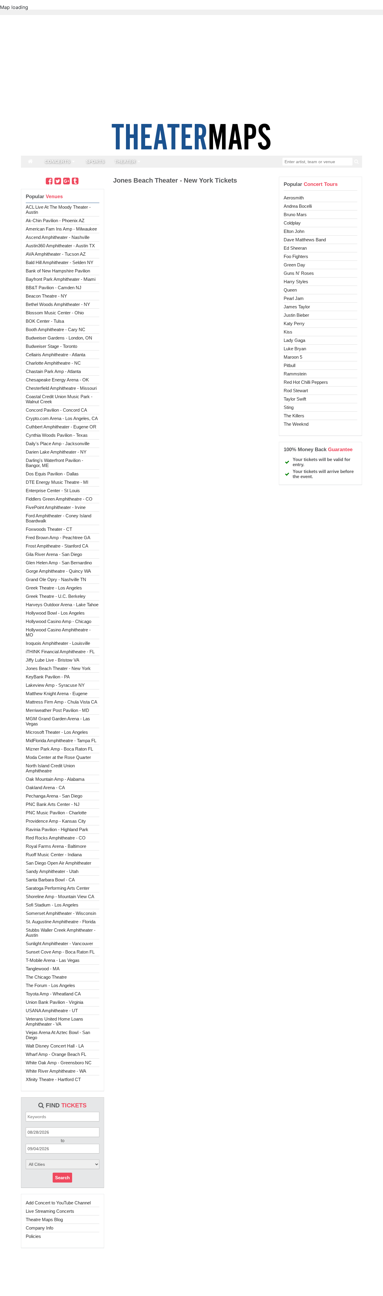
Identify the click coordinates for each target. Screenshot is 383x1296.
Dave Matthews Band (305, 239)
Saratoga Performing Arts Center (57, 888)
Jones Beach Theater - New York (58, 668)
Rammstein (295, 373)
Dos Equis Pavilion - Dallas (52, 473)
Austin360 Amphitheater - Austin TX (60, 245)
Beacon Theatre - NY (46, 295)
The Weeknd (296, 424)
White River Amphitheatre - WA (56, 1071)
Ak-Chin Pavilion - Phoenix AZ (55, 220)
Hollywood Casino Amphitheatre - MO (58, 632)
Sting (289, 407)
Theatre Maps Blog (44, 1219)
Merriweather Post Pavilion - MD (57, 710)
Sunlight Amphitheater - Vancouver (59, 943)
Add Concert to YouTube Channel (58, 1202)
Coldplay (292, 222)
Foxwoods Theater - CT (49, 529)
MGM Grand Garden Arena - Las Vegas (58, 721)
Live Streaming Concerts (50, 1211)
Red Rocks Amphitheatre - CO (56, 837)
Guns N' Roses (299, 273)
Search (62, 1177)
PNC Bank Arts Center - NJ (53, 804)
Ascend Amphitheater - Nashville (57, 237)
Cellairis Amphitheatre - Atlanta (55, 354)
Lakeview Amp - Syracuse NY (55, 685)
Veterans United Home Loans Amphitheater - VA (54, 1021)
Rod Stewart (296, 390)
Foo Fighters (296, 256)
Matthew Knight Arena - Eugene (56, 693)
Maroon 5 (293, 357)
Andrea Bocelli (298, 206)
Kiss (288, 331)
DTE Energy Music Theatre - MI (57, 482)
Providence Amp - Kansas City (56, 821)
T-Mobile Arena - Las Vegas (53, 960)
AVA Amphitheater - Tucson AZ (56, 254)
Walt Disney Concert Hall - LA (55, 1045)
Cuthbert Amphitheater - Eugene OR (61, 426)
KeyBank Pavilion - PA (48, 676)
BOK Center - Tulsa (45, 321)
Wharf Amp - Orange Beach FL (56, 1054)
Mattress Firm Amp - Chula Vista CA (61, 701)
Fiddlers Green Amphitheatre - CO (59, 498)
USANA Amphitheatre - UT (52, 1010)
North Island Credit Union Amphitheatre (50, 768)
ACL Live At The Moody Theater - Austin (58, 209)
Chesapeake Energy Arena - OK (57, 379)
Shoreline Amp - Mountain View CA (60, 896)
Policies (33, 1236)
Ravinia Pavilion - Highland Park (57, 829)
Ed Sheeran (295, 248)
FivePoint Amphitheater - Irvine (56, 507)
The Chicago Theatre (46, 977)
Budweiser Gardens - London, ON (59, 337)
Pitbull (289, 365)
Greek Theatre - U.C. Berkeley (56, 596)
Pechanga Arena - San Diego (54, 795)
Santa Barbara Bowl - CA (50, 879)
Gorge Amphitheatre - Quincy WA (58, 571)
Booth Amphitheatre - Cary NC (55, 329)
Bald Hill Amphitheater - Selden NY (59, 262)
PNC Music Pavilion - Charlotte (56, 812)
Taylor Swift (295, 398)
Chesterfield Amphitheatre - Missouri (61, 388)
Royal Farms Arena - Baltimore (56, 846)
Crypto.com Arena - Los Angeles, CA (62, 418)
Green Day (294, 264)
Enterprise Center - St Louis (53, 490)
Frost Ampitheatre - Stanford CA (57, 545)
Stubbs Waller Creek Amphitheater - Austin (60, 932)
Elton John (294, 231)
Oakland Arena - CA (45, 787)
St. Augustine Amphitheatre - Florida (60, 921)
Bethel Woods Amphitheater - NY (58, 304)
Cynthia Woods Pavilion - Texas (57, 435)
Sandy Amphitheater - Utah (52, 871)
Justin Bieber (296, 315)
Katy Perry (294, 323)
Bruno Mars (295, 214)
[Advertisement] (191, 1276)
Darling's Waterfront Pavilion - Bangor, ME (54, 463)
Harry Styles (296, 281)
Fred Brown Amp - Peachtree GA (58, 537)
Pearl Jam (294, 298)
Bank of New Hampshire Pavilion (58, 270)
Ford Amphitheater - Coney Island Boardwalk (58, 518)
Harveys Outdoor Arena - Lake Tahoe (62, 604)
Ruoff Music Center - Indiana (54, 854)
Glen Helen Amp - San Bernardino (59, 562)
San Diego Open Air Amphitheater (58, 862)
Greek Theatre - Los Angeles (54, 587)
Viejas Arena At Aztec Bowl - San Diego (58, 1035)
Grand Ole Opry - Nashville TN (56, 579)
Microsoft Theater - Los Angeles (57, 732)
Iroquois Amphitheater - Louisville (58, 643)
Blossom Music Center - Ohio (55, 312)
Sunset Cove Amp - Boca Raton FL (60, 951)
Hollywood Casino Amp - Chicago (58, 621)
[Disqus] (191, 270)
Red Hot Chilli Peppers (306, 382)
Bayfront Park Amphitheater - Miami (60, 279)
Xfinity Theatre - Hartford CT (53, 1079)
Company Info (39, 1227)
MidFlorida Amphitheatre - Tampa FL (61, 740)
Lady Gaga (294, 340)
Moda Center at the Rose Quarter (58, 757)
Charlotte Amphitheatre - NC (53, 363)
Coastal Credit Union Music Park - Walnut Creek (59, 399)
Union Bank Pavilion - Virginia (54, 1002)
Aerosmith (294, 197)
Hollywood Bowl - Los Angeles (55, 613)
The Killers (294, 415)
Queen (290, 289)
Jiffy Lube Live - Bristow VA (52, 660)
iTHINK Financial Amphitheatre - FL (60, 651)
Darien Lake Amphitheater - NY (56, 451)
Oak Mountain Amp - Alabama (55, 779)
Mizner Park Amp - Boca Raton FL (59, 748)
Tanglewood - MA (43, 968)
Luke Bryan (295, 348)
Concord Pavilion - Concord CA (56, 410)
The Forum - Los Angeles (50, 985)
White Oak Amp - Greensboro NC (59, 1062)
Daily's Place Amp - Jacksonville (57, 443)
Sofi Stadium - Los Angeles (52, 904)
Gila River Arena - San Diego (54, 554)
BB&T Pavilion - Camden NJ (53, 287)
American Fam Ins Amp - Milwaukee (61, 228)
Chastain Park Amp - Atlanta (53, 371)
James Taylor (297, 306)
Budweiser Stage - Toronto (51, 346)
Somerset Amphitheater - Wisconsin (61, 913)
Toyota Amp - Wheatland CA (53, 993)
